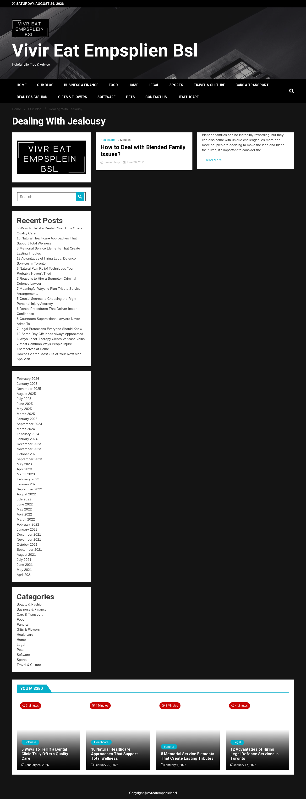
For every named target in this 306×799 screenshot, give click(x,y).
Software (106, 97)
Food (113, 85)
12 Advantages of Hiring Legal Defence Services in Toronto (254, 754)
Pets (130, 97)
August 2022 (26, 494)
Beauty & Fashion (32, 97)
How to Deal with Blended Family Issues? (143, 151)
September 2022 (29, 489)
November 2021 (29, 539)
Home (22, 85)
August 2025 (26, 394)
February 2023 (28, 479)
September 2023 (29, 459)
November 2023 (29, 449)
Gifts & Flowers (72, 97)
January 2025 (27, 419)
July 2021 (24, 559)
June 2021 (25, 565)
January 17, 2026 (244, 765)
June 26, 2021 (135, 162)
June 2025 (25, 404)
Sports (176, 85)
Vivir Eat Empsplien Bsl (105, 50)
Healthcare (188, 97)
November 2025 (29, 389)
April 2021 (24, 575)
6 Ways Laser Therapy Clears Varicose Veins (51, 339)
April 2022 (24, 514)
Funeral (22, 624)
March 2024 (26, 429)
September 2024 (29, 424)
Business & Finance (81, 85)
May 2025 (24, 409)
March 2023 (26, 474)
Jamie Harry (111, 162)
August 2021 (26, 554)
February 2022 (28, 524)
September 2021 (29, 549)
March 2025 (26, 414)
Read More (213, 160)
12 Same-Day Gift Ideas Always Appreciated (50, 334)
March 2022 (26, 519)
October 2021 (27, 544)
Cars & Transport (252, 85)
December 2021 (29, 534)
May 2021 (24, 570)
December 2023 (29, 444)
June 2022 (25, 504)
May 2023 (24, 464)
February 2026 (28, 378)
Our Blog (45, 85)
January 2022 (27, 529)
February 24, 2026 (36, 765)
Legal (154, 85)
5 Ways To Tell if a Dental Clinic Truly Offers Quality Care (45, 754)
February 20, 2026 (106, 765)
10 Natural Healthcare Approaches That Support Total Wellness (114, 754)
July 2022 (24, 499)
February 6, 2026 (174, 765)
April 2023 (24, 469)
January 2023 (27, 484)
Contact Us (156, 97)
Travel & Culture (209, 85)
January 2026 (27, 383)
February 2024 (28, 434)
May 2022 (24, 509)
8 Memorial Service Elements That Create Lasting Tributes (187, 756)
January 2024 (27, 439)
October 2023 (27, 454)
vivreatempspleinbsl (162, 793)
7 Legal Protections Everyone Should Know (49, 329)
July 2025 (24, 399)
